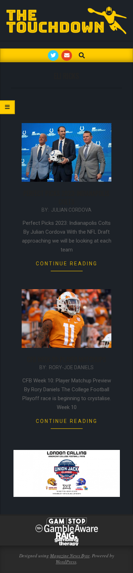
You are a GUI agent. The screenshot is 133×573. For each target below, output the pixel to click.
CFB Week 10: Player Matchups (66, 359)
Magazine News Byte (70, 555)
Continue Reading (67, 263)
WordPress (66, 561)
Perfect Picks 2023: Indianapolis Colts (66, 197)
